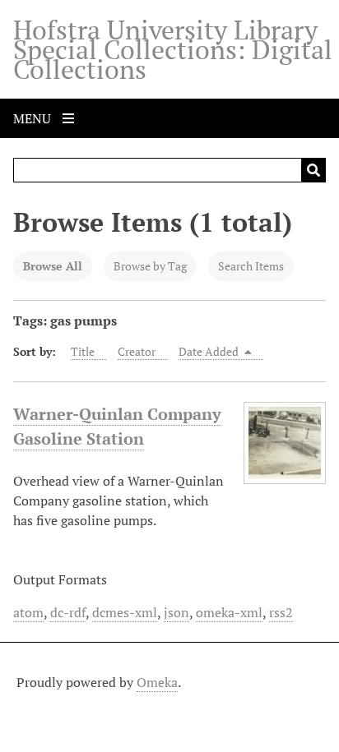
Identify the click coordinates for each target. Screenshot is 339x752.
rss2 (281, 612)
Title (83, 351)
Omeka (157, 682)
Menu (33, 118)
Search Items (251, 266)
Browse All (52, 266)
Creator (137, 351)
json (176, 612)
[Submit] (313, 170)
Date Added (210, 351)
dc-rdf (68, 612)
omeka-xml (229, 612)
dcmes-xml (124, 612)
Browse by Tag (150, 266)
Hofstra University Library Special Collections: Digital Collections (172, 49)
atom (28, 612)
